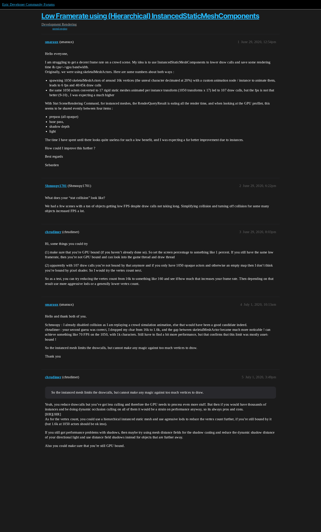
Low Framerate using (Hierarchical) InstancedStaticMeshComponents (150, 16)
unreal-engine (59, 28)
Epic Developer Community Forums (28, 4)
